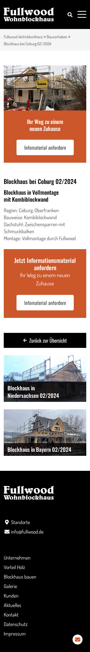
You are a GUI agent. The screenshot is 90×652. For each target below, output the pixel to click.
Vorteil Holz (14, 567)
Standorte (20, 522)
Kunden (11, 595)
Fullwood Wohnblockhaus (23, 36)
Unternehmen (17, 557)
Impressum (15, 633)
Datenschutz (16, 624)
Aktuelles (12, 605)
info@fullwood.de (27, 531)
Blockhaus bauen (20, 576)
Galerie (10, 586)
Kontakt (11, 614)
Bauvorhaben (57, 36)
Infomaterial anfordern (45, 147)
